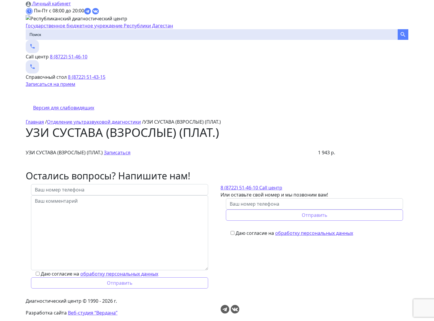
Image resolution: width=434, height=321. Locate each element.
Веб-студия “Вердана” (93, 312)
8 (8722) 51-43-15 (86, 77)
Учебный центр (334, 96)
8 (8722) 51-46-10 (68, 56)
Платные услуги (221, 96)
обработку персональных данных (119, 274)
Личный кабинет (51, 3)
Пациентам (97, 96)
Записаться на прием (50, 84)
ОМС (275, 96)
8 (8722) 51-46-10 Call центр (251, 187)
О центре (39, 96)
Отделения (158, 96)
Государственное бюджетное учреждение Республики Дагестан (99, 25)
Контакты (395, 96)
